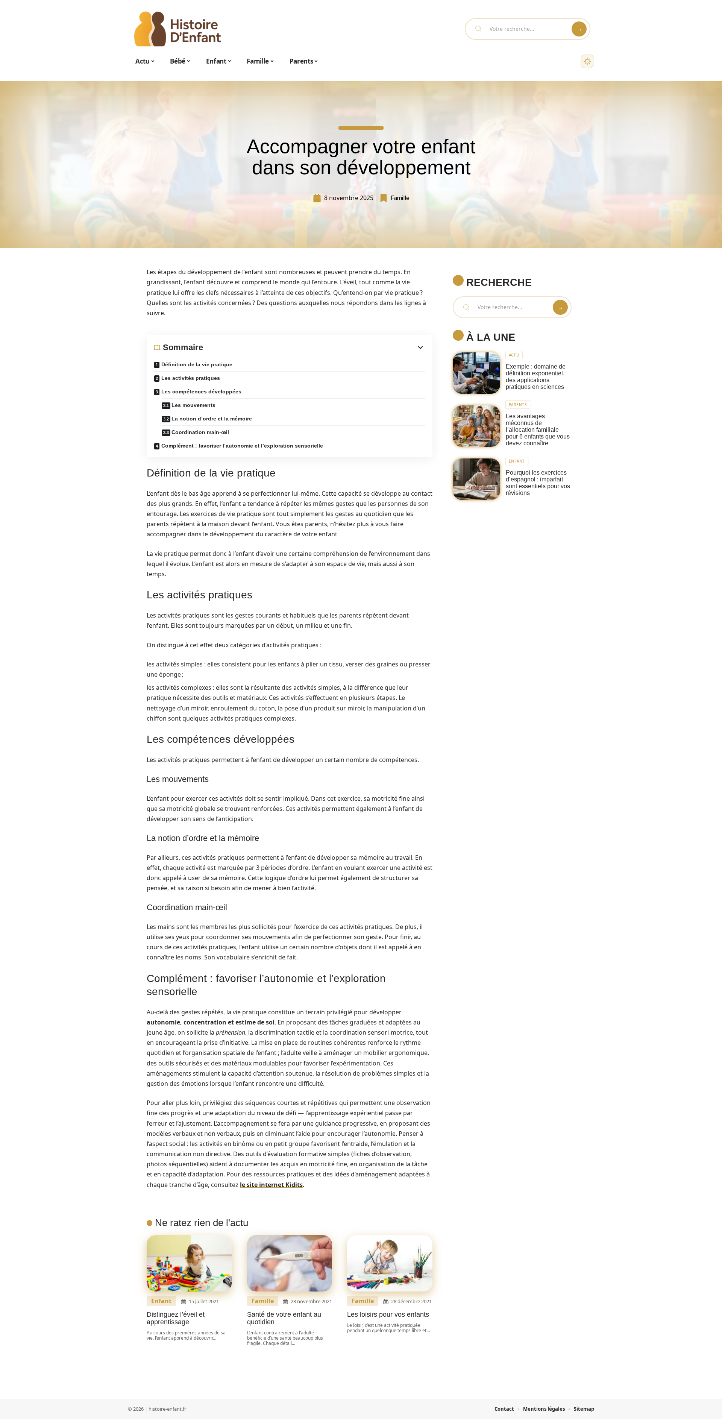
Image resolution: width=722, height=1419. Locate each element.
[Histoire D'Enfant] (177, 29)
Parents (518, 404)
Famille (400, 198)
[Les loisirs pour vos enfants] (389, 1263)
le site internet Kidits (271, 1185)
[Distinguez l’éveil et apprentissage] (189, 1263)
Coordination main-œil (200, 432)
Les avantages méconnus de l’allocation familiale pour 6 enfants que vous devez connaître (538, 429)
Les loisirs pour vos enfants (388, 1314)
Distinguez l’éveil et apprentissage (176, 1318)
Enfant (161, 1301)
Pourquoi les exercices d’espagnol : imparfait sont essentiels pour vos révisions (538, 482)
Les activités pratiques (190, 378)
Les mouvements (193, 405)
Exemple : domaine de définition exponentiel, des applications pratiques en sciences (536, 376)
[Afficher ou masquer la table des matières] (314, 347)
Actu (514, 355)
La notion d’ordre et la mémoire (211, 419)
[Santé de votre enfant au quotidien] (289, 1263)
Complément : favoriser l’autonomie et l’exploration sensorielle (242, 446)
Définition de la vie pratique (196, 364)
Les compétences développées (201, 392)
